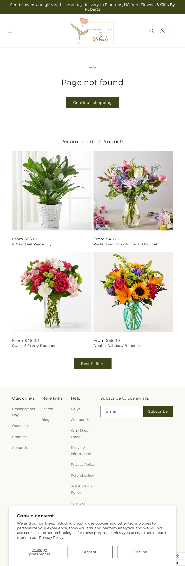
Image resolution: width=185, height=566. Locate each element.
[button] (10, 31)
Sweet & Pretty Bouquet (34, 346)
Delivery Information (81, 450)
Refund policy (82, 475)
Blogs (46, 420)
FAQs (75, 409)
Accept (90, 552)
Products (19, 437)
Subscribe (158, 411)
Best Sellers (92, 363)
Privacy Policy (51, 537)
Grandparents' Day (24, 412)
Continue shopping (92, 102)
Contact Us (80, 420)
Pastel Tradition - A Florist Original (125, 244)
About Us (20, 447)
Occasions (20, 426)
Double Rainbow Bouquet (116, 346)
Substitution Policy (81, 489)
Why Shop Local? (79, 433)
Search (47, 409)
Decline (140, 552)
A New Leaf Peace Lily (32, 244)
